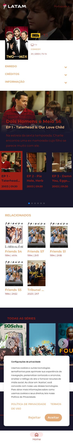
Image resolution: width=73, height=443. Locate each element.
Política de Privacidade (28, 404)
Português (61, 6)
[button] (29, 203)
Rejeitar (34, 417)
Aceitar (53, 417)
